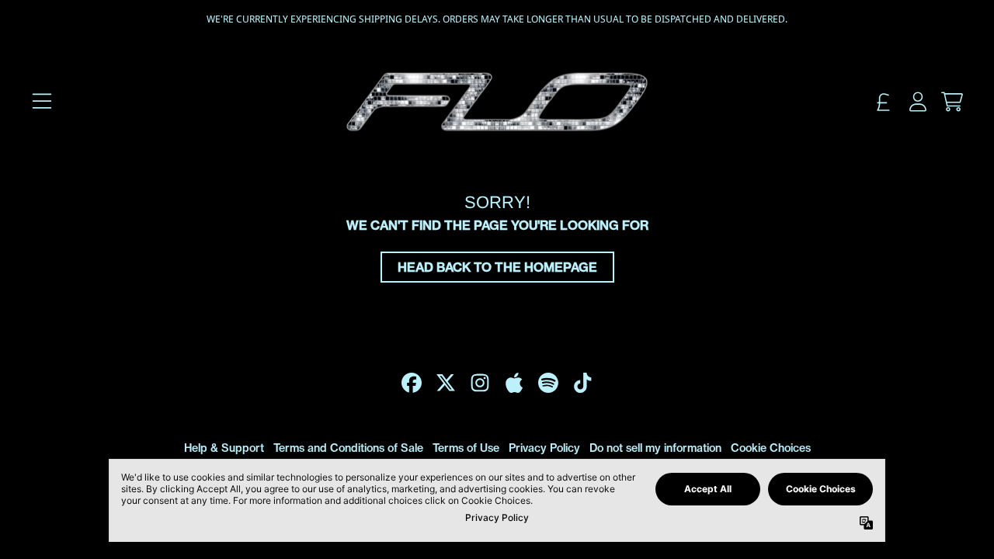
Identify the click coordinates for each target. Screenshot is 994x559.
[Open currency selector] (884, 102)
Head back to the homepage (497, 267)
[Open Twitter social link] (446, 383)
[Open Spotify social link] (548, 383)
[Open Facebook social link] (411, 383)
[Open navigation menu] (42, 102)
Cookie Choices (771, 448)
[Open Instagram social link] (480, 383)
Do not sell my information (655, 448)
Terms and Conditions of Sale (348, 448)
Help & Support (224, 448)
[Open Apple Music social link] (514, 383)
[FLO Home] (496, 102)
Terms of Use (466, 448)
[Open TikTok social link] (582, 383)
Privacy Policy (544, 448)
